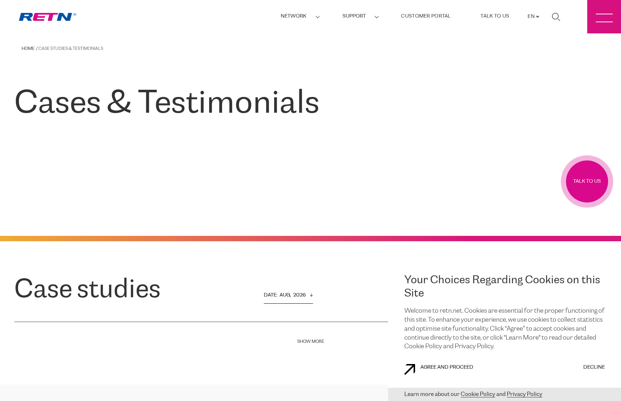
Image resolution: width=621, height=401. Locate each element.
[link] (47, 17)
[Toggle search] (556, 17)
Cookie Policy (478, 394)
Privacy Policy (524, 394)
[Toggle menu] (604, 16)
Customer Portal (426, 16)
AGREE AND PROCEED (446, 367)
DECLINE (594, 367)
